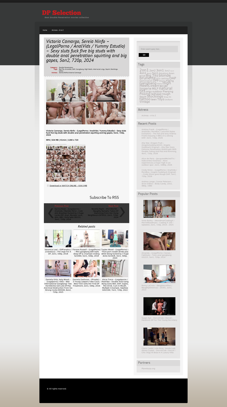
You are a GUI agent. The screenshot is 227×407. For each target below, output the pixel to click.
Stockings (114, 69)
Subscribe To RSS (104, 198)
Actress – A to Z (57, 30)
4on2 (149, 73)
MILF (155, 88)
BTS (158, 78)
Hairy (159, 84)
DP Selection (61, 13)
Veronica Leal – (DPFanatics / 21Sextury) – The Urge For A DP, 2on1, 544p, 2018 (58, 252)
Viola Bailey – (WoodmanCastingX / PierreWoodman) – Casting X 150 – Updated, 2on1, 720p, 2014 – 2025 (158, 223)
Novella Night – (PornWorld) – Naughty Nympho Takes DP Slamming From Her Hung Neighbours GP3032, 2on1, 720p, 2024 (103, 213)
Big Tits (61, 69)
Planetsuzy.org (148, 368)
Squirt (107, 69)
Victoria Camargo (74, 73)
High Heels (88, 69)
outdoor (157, 91)
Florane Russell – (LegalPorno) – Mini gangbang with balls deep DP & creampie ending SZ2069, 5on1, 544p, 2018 (86, 253)
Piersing (168, 91)
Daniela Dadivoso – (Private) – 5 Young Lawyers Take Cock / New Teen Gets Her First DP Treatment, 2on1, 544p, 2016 (86, 282)
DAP (73, 69)
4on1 (143, 73)
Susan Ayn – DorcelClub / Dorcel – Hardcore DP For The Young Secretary (159, 319)
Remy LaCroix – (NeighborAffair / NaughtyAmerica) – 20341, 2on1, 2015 (157, 288)
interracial (96, 69)
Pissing (145, 94)
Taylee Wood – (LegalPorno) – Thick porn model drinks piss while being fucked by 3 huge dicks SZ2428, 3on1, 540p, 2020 (115, 254)
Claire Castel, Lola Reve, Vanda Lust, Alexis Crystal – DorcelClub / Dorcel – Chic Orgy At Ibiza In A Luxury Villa (159, 350)
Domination (146, 81)
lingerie (145, 88)
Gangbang (80, 69)
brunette (68, 69)
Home (45, 30)
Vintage (145, 101)
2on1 (144, 70)
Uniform (169, 99)
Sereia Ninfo (63, 73)
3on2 (167, 70)
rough (166, 94)
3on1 (160, 70)
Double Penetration (66, 67)
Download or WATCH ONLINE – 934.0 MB (68, 186)
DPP (156, 80)
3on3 (172, 71)
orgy (103, 69)
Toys (160, 99)
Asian (171, 73)
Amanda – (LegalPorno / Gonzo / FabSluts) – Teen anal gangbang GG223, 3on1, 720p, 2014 (156, 255)
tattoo (61, 71)
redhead (156, 94)
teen (154, 99)
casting (165, 78)
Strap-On (167, 97)
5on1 (155, 73)
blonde (165, 75)
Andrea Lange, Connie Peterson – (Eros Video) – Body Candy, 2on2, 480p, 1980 (157, 184)
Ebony (162, 81)
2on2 (152, 70)
